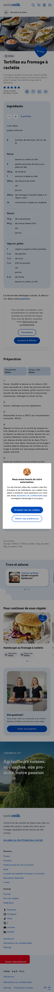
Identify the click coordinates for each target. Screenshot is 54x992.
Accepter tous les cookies (27, 510)
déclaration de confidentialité (30, 496)
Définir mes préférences (27, 519)
